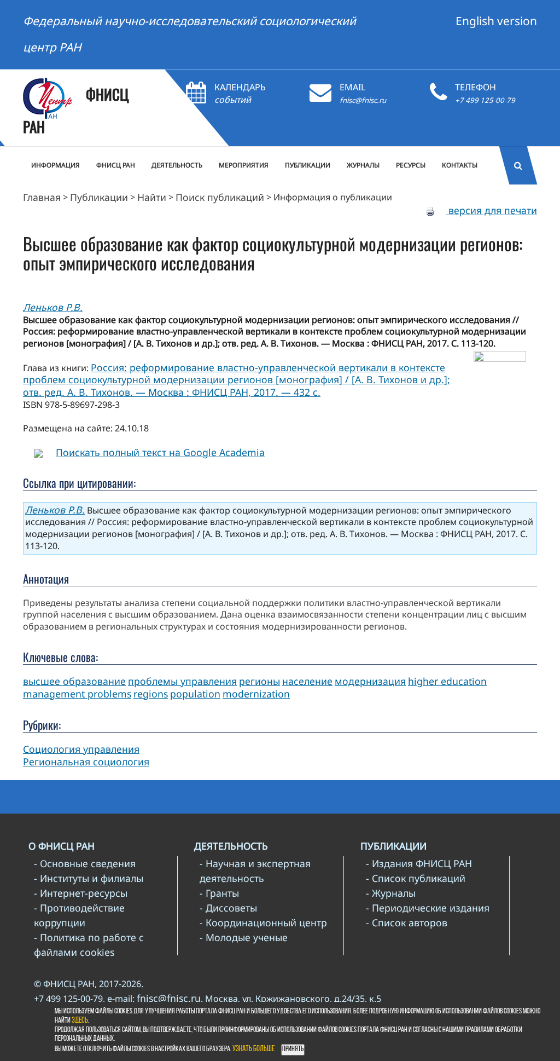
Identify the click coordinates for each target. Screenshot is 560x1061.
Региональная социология (86, 761)
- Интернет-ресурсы (80, 892)
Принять (293, 1049)
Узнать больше (253, 1049)
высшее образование (74, 681)
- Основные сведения (85, 863)
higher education (447, 681)
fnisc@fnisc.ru (363, 100)
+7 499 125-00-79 (485, 100)
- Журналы (391, 892)
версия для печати (491, 210)
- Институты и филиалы (88, 878)
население (307, 681)
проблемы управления (182, 681)
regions (150, 693)
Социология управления (81, 749)
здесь (80, 1021)
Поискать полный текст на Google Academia (160, 452)
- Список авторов (406, 922)
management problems (77, 693)
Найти (151, 197)
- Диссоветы (228, 907)
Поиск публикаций (220, 197)
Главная (42, 197)
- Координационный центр (263, 922)
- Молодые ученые (244, 937)
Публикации (99, 197)
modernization (256, 693)
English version (496, 20)
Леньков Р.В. (53, 307)
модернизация (370, 681)
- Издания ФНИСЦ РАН (419, 863)
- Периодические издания (427, 907)
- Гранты (219, 892)
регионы (259, 681)
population (195, 693)
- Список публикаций (415, 878)
